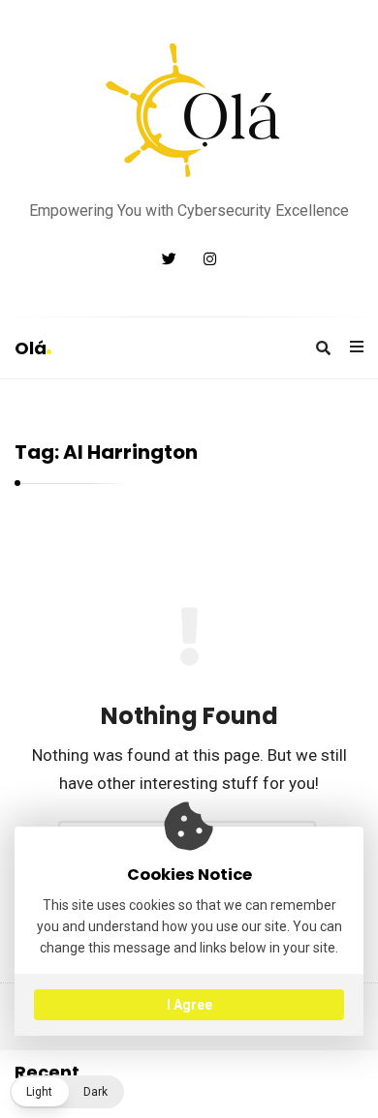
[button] (67, 1091)
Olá (31, 348)
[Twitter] (169, 259)
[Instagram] (210, 259)
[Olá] (189, 110)
